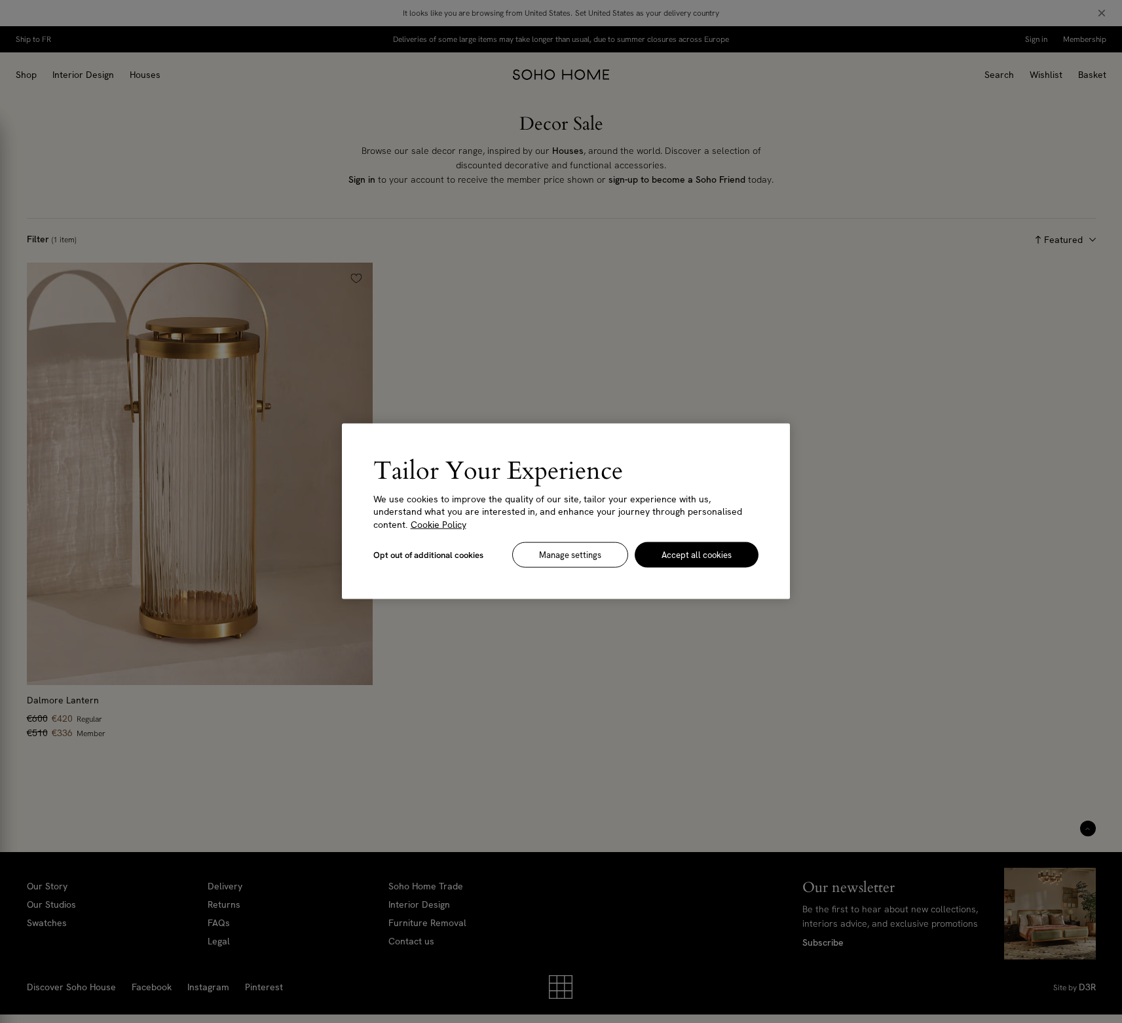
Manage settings (570, 555)
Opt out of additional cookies (428, 555)
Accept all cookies (697, 555)
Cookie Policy (438, 524)
